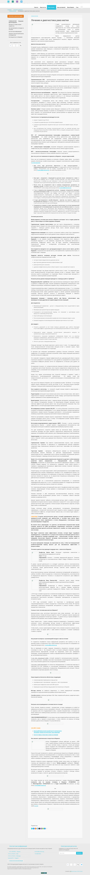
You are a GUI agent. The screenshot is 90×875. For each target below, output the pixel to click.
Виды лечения (51, 7)
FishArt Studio (80, 871)
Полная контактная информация (16, 860)
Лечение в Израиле (18, 9)
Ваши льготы (43, 7)
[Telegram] (37, 828)
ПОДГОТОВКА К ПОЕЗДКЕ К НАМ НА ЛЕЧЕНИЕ (46, 735)
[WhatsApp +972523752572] (13, 2)
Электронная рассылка (69, 846)
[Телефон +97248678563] (8, 2)
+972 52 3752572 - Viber (12, 853)
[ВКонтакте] (34, 828)
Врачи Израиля (70, 7)
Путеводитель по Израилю (15, 37)
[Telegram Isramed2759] (21, 2)
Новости (36, 7)
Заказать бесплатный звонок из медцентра (16, 34)
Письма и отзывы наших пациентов (15, 25)
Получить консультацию (16, 16)
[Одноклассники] (35, 828)
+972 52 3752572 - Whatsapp (14, 856)
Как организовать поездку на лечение (16, 28)
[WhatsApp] (43, 828)
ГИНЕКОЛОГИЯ (12, 11)
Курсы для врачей (61, 7)
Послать (79, 853)
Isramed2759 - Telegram (13, 858)
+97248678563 (37, 853)
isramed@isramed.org (39, 851)
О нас (77, 7)
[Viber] (41, 828)
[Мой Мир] (45, 828)
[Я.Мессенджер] (32, 828)
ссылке (36, 805)
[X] (39, 828)
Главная (9, 9)
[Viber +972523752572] (17, 2)
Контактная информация (15, 31)
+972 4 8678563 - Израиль (14, 851)
